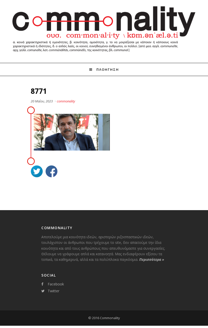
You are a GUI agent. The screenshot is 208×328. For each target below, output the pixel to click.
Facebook (56, 284)
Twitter (53, 290)
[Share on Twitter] (37, 172)
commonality (66, 101)
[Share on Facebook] (51, 172)
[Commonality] (104, 53)
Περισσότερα (151, 259)
